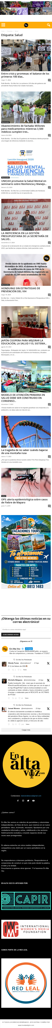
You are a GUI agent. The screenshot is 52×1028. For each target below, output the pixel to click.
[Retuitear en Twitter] (14, 659)
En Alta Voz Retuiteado (24, 660)
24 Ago (40, 680)
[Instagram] (23, 801)
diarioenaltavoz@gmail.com (31, 796)
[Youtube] (33, 801)
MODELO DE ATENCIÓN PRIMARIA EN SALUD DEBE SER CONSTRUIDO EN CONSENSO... (23, 398)
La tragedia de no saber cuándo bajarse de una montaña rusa (24, 451)
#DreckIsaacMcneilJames (17, 685)
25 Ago (38, 708)
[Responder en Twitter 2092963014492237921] (9, 670)
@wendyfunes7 (25, 663)
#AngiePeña (17, 688)
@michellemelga (29, 680)
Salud (4, 391)
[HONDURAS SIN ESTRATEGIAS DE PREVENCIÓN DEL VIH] (26, 270)
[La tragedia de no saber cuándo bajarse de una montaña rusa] (26, 432)
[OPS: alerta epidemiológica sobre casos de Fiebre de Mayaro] (26, 482)
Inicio (2, 31)
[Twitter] (28, 801)
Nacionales (5, 70)
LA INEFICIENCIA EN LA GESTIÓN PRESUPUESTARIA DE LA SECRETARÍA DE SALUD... (24, 236)
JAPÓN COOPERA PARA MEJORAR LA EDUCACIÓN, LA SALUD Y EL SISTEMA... (24, 342)
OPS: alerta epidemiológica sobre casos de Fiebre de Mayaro (24, 501)
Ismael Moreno (14, 708)
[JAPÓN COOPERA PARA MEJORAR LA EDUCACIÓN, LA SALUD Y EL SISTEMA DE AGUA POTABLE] (26, 322)
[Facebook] (18, 801)
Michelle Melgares (15, 680)
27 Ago (36, 663)
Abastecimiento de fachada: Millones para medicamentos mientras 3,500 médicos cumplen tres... (23, 128)
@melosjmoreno (27, 708)
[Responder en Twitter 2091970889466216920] (9, 698)
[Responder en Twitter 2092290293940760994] (9, 724)
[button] (48, 25)
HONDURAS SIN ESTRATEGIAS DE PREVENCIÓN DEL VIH (20, 290)
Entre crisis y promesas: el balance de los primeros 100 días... (25, 75)
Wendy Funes (13, 663)
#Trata (12, 695)
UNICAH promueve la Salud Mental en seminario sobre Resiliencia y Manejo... (23, 182)
